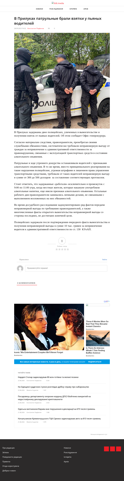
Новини (39, 9)
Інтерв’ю (73, 9)
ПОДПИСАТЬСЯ (94, 362)
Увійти (104, 259)
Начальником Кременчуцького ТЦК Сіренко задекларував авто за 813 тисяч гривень (59, 418)
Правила (6, 461)
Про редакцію (8, 448)
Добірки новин (9, 470)
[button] (120, 9)
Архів (86, 9)
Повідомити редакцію (12, 457)
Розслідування (56, 9)
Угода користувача (10, 466)
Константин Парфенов (35, 28)
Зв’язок (5, 452)
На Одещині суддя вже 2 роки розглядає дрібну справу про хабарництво (53, 387)
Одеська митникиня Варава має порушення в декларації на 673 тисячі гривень (56, 409)
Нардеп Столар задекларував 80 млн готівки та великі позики (48, 377)
